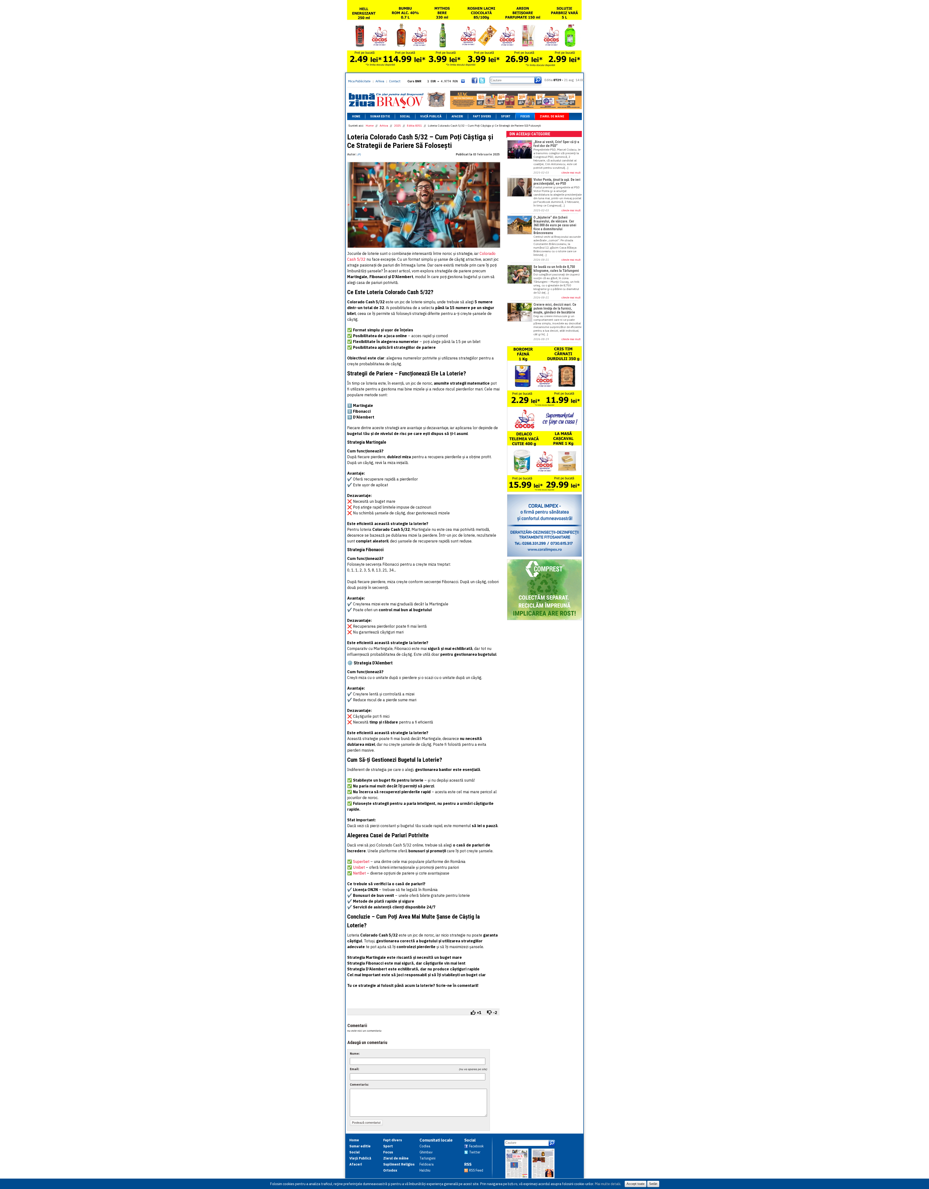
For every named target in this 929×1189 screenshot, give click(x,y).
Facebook (476, 1146)
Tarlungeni (427, 1158)
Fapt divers (482, 116)
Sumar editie (380, 116)
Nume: (355, 1053)
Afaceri (457, 116)
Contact (394, 81)
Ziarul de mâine (552, 116)
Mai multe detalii (607, 1183)
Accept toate (635, 1184)
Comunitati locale (436, 1140)
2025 (397, 125)
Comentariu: (359, 1084)
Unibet (359, 867)
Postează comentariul (366, 1122)
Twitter (474, 1152)
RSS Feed (476, 1170)
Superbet (361, 861)
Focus (525, 116)
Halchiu (425, 1170)
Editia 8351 (414, 125)
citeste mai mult (571, 172)
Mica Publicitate (359, 81)
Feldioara (427, 1164)
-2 (495, 1012)
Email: (354, 1069)
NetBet (359, 873)
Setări (653, 1184)
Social (405, 116)
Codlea (425, 1146)
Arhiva (379, 81)
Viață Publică (431, 116)
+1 (479, 1012)
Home (356, 116)
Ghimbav (426, 1152)
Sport (505, 116)
